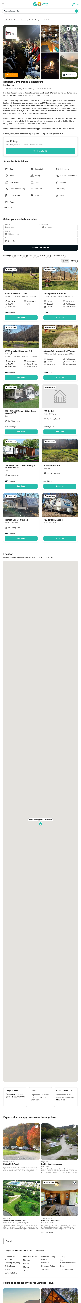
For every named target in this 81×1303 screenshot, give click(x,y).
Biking (7, 1269)
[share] (68, 29)
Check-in (7, 224)
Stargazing (27, 1267)
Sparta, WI (6, 1218)
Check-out (45, 224)
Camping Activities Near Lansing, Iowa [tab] (18, 1250)
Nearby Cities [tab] (40, 1250)
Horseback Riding (48, 1266)
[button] (18, 256)
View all (9, 1241)
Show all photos (70, 75)
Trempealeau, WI (46, 1218)
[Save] (74, 29)
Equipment (8, 231)
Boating (62, 1257)
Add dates (21, 317)
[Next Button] (36, 505)
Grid (66, 261)
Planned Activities (66, 1269)
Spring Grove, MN (9, 1162)
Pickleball (27, 1260)
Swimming (45, 1269)
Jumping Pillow (11, 1273)
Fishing (26, 1264)
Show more (35, 1100)
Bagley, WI (44, 1162)
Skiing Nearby (10, 1266)
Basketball (45, 1263)
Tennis (25, 1270)
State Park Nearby (30, 1257)
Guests (7, 238)
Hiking (61, 1266)
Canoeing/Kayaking (12, 1263)
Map (74, 261)
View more (7, 207)
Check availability (40, 151)
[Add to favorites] (36, 1126)
